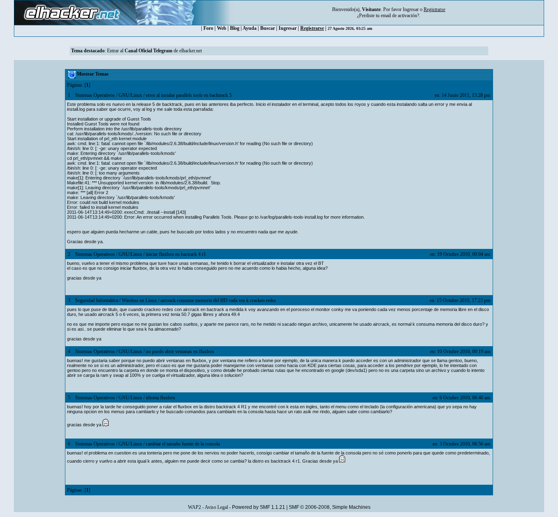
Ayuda (250, 28)
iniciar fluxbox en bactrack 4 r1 (176, 254)
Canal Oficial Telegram (148, 51)
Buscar (267, 28)
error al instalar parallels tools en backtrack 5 (189, 95)
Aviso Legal (216, 507)
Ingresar (411, 9)
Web (221, 28)
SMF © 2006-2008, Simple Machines (330, 507)
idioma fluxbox (160, 398)
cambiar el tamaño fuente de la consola (183, 444)
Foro (208, 28)
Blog (234, 28)
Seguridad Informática (96, 300)
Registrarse (312, 28)
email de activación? (400, 15)
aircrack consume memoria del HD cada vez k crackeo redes (218, 300)
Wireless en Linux (139, 300)
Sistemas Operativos (95, 95)
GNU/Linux (130, 95)
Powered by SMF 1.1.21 (258, 507)
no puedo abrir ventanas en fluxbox (180, 351)
